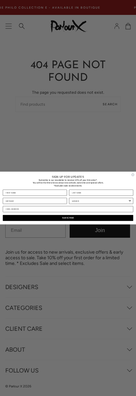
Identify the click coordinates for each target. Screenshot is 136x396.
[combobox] (100, 201)
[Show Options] (130, 201)
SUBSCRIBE (68, 218)
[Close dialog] (133, 174)
